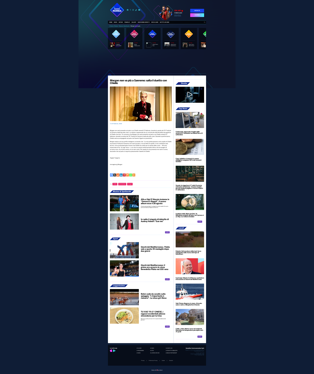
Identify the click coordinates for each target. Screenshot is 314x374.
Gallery (134, 22)
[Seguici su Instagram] (133, 10)
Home (110, 22)
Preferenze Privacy (153, 360)
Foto (152, 350)
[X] (114, 175)
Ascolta (197, 10)
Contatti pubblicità (171, 350)
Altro (167, 232)
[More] (133, 175)
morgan (130, 184)
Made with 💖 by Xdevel (157, 370)
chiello (115, 184)
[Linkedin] (121, 175)
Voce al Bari (154, 22)
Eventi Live (169, 348)
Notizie (121, 22)
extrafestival (122, 184)
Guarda (197, 15)
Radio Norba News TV (144, 22)
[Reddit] (117, 175)
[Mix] (127, 175)
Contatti (171, 360)
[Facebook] (111, 175)
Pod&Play (127, 22)
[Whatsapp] (130, 175)
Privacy (142, 360)
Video (152, 348)
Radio (115, 22)
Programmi (140, 350)
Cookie (163, 360)
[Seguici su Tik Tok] (136, 10)
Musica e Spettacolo (124, 26)
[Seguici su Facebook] (127, 10)
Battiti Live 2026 (164, 22)
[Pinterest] (124, 175)
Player (139, 348)
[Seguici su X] (130, 10)
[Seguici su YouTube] (139, 10)
